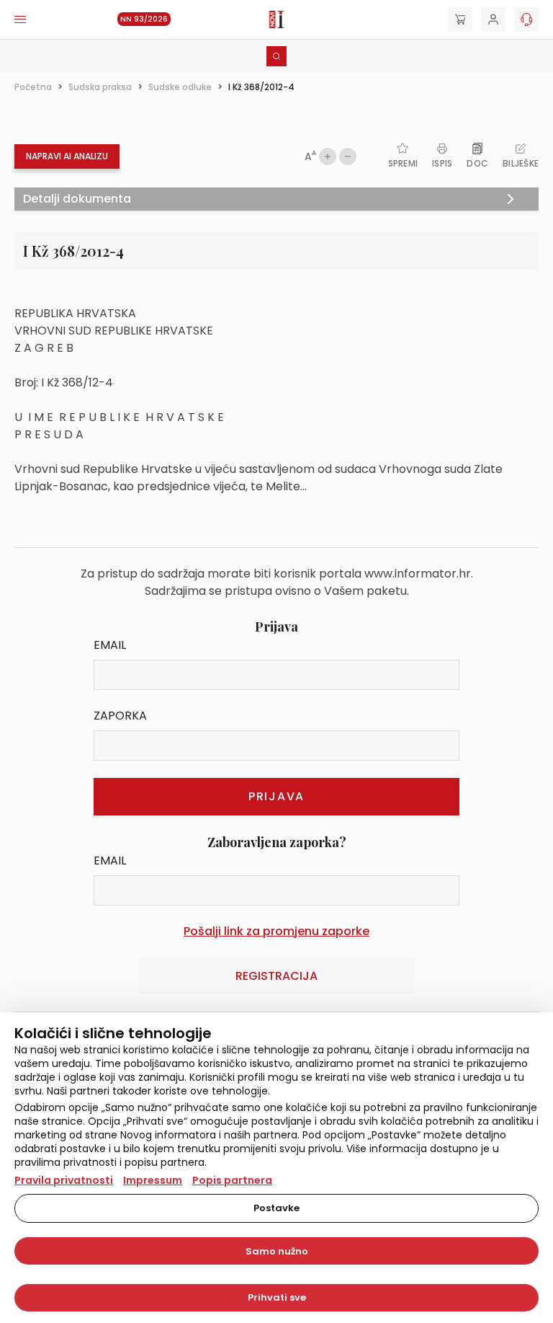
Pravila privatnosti (63, 1180)
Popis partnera (232, 1180)
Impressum (152, 1180)
